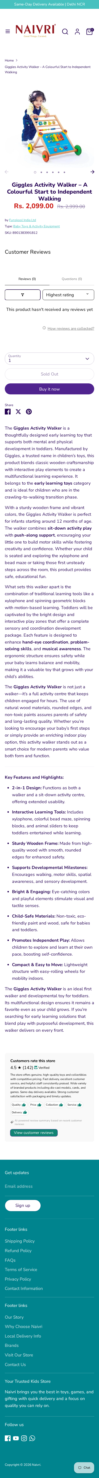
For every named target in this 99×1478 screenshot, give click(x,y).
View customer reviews (34, 1132)
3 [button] (47, 172)
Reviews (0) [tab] (27, 279)
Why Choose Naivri (23, 1326)
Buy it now (49, 389)
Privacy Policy (18, 1279)
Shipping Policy (20, 1241)
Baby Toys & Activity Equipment (36, 226)
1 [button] (35, 172)
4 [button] (53, 172)
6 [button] (64, 172)
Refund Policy (18, 1251)
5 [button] (58, 172)
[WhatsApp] (32, 1438)
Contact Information (24, 1288)
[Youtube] (16, 1438)
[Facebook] (8, 1438)
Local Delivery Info (23, 1336)
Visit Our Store (19, 1355)
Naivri (36, 1464)
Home (9, 60)
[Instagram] (24, 1438)
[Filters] (22, 295)
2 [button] (41, 172)
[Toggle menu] (7, 31)
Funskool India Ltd (22, 220)
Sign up (22, 1205)
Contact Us (15, 1364)
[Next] (92, 172)
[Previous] (6, 172)
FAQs (10, 1260)
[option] (49, 123)
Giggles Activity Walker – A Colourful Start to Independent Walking (48, 69)
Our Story (14, 1317)
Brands (12, 1345)
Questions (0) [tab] (72, 279)
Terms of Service (21, 1269)
